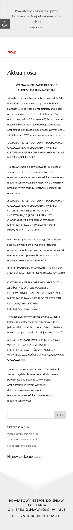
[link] (5, 24)
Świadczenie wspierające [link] (21, 445)
